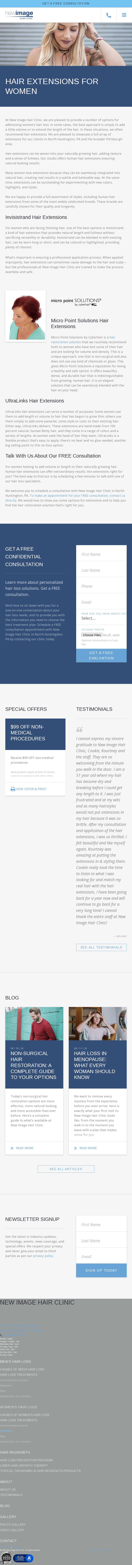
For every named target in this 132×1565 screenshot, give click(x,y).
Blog (5, 1506)
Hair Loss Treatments (18, 1374)
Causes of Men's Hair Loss (22, 1369)
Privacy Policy (5, 1547)
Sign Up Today (101, 1270)
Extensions (6, 1385)
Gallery (8, 1517)
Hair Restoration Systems (14, 1380)
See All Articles (66, 1169)
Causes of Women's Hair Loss (24, 1415)
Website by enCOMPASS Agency (101, 1550)
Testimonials (11, 1495)
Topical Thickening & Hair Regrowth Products (40, 1471)
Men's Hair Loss (15, 1361)
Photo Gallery (13, 1524)
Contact (8, 1541)
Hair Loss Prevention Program (26, 1460)
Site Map (15, 1547)
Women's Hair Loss (18, 1407)
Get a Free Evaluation (101, 655)
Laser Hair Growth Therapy (24, 1465)
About (6, 1482)
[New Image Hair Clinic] (16, 12)
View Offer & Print (31, 789)
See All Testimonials (101, 947)
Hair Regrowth (15, 1452)
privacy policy (43, 1256)
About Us (7, 1489)
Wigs (3, 1391)
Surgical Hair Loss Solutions (15, 1396)
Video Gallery (12, 1530)
